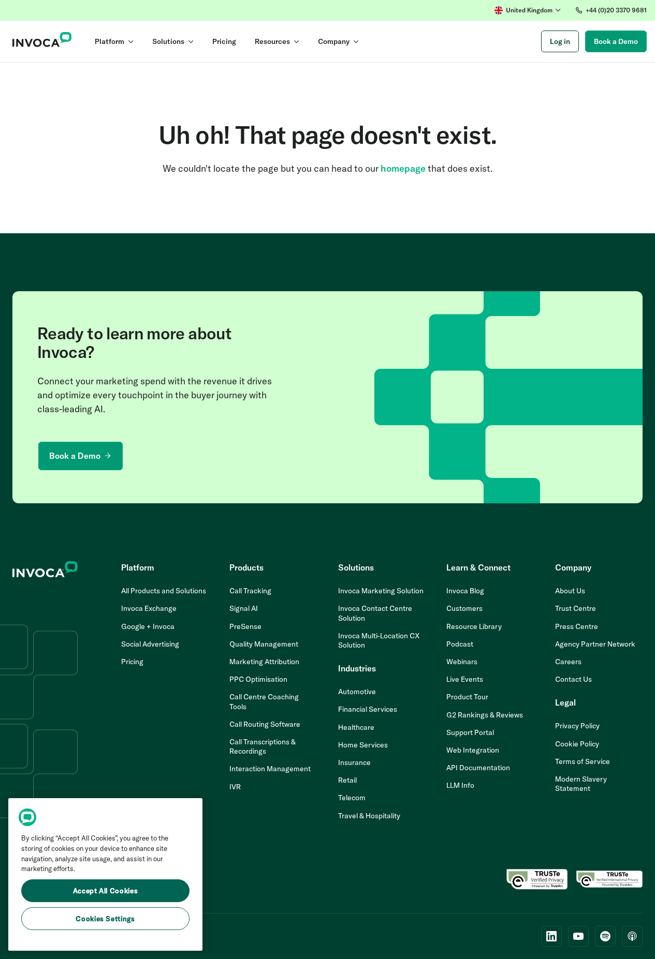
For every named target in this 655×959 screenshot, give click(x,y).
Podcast (459, 644)
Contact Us (573, 679)
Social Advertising (150, 644)
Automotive (357, 691)
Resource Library (474, 626)
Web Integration (472, 750)
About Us (570, 590)
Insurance (354, 762)
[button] (527, 10)
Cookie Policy (577, 743)
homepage (403, 168)
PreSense (245, 626)
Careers (568, 661)
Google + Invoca (147, 626)
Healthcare (356, 727)
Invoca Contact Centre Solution (375, 613)
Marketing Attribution (264, 661)
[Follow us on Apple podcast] (632, 936)
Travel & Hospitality (369, 815)
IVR (235, 786)
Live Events (464, 679)
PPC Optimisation (258, 679)
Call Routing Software (264, 724)
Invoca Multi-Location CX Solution (379, 640)
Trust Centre (575, 608)
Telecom (352, 797)
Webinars (461, 661)
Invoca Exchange (149, 608)
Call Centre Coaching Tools (264, 701)
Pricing (132, 661)
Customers (464, 608)
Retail (347, 780)
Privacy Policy (577, 725)
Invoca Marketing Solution (381, 590)
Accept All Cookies (105, 891)
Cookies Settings (105, 919)
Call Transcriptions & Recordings (262, 746)
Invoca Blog (465, 590)
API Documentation (478, 767)
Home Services (363, 745)
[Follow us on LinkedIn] (551, 936)
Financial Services (367, 709)
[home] (42, 41)
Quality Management (263, 644)
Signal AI (243, 608)
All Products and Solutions (163, 590)
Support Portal (470, 732)
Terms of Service (582, 761)
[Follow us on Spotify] (605, 936)
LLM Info (460, 785)
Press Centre (576, 626)
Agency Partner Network (595, 644)
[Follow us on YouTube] (578, 936)
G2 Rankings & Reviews (484, 715)
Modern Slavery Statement (581, 783)
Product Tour (467, 696)
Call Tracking (250, 590)
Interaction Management (270, 768)
